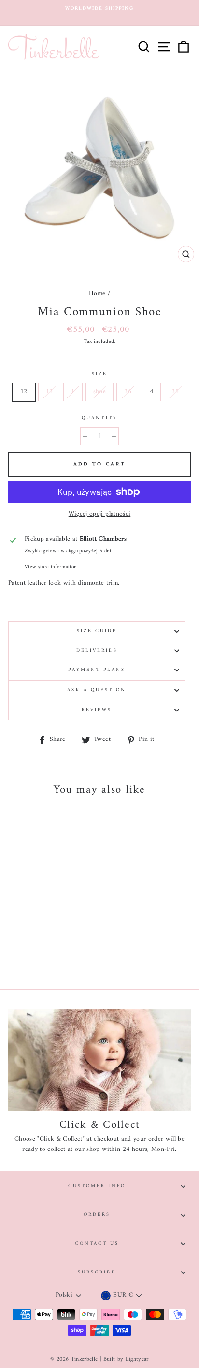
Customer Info (97, 1186)
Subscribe (97, 1272)
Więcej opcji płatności (99, 514)
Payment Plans (96, 670)
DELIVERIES (96, 650)
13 (49, 391)
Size (99, 374)
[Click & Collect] (99, 1060)
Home (97, 294)
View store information (51, 567)
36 (127, 391)
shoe (99, 391)
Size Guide (97, 631)
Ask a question (96, 690)
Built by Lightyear (126, 1359)
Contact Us (97, 1243)
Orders (97, 1214)
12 (24, 391)
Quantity (99, 418)
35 (175, 391)
